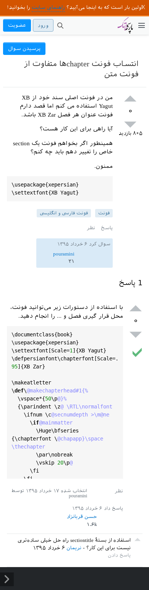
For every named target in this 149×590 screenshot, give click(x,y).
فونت (104, 213)
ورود (43, 25)
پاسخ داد (113, 508)
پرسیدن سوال (24, 48)
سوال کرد (99, 244)
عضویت (17, 25)
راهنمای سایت (48, 7)
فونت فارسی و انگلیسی (64, 213)
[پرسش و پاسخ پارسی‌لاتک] (125, 29)
